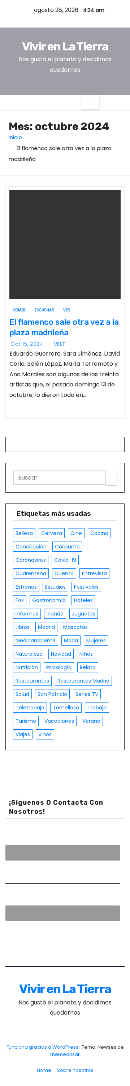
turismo (26, 721)
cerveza (51, 533)
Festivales (86, 586)
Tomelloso (66, 707)
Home (44, 1070)
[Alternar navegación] (90, 102)
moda (71, 640)
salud (22, 694)
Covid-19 (65, 560)
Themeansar (64, 1054)
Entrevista (94, 573)
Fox (20, 600)
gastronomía (49, 600)
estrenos (26, 586)
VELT (59, 344)
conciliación (31, 546)
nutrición (27, 667)
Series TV (86, 694)
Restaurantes (32, 680)
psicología (59, 667)
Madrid (46, 627)
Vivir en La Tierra (65, 46)
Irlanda (55, 613)
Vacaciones (59, 721)
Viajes (23, 734)
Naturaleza (29, 654)
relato (88, 667)
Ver (66, 310)
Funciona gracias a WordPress (42, 1047)
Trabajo (97, 707)
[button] (104, 102)
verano (91, 721)
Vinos (45, 734)
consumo (67, 546)
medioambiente (36, 640)
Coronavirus (31, 560)
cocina (99, 533)
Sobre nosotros (75, 1070)
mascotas (75, 627)
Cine (76, 533)
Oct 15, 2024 (27, 344)
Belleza (24, 533)
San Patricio (52, 694)
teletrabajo (30, 707)
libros (23, 627)
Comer (19, 310)
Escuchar (44, 310)
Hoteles (83, 600)
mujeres (96, 640)
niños (86, 654)
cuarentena (31, 573)
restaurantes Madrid (83, 680)
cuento (64, 573)
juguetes (83, 613)
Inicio (15, 137)
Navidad (61, 654)
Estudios (55, 586)
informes (27, 613)
